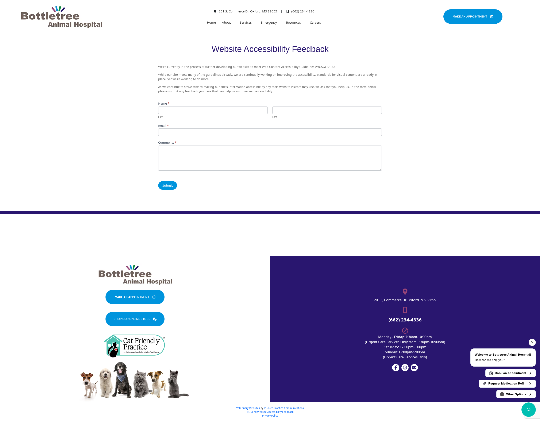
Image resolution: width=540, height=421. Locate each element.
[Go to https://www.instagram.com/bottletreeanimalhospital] (405, 367)
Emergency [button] (269, 22)
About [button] (226, 22)
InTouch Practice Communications (284, 408)
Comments (167, 142)
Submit (167, 185)
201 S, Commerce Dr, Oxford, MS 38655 (247, 11)
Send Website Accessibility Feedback (271, 412)
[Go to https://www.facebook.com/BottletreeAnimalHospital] (395, 367)
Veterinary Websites (248, 408)
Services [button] (246, 22)
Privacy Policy (270, 415)
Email (163, 125)
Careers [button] (315, 22)
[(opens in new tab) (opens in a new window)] (135, 345)
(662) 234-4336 (302, 11)
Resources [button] (293, 22)
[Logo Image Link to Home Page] (61, 17)
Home (211, 22)
